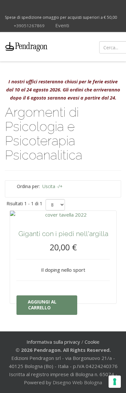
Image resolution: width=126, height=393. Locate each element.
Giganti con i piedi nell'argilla (63, 234)
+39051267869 (29, 26)
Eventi (61, 25)
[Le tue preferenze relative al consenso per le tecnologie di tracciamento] (115, 381)
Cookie (92, 342)
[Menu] (74, 46)
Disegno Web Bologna (77, 382)
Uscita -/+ (52, 186)
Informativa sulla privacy (53, 342)
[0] (116, 46)
